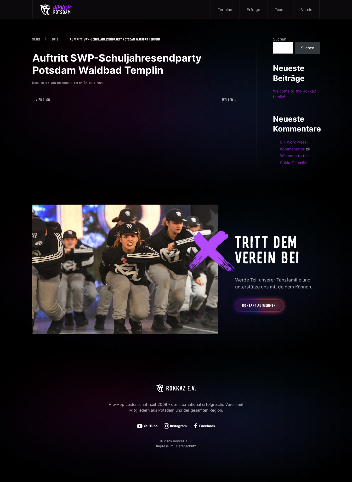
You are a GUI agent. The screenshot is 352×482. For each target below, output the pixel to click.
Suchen (279, 39)
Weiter (227, 100)
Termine (225, 9)
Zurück (45, 100)
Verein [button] (306, 9)
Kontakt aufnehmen (259, 306)
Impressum (164, 446)
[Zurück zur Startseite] (56, 9)
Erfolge (253, 9)
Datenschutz (186, 446)
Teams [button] (280, 9)
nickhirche (65, 83)
